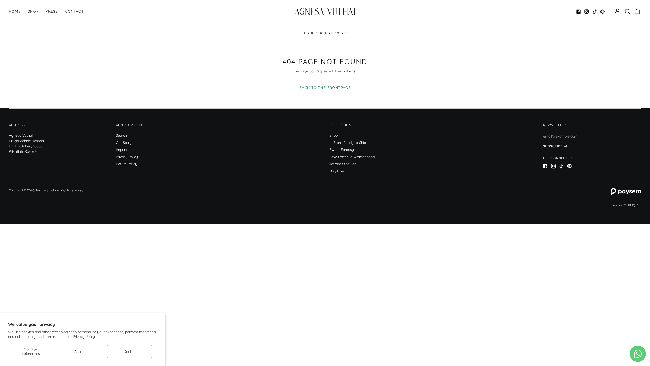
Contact (74, 11)
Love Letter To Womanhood (352, 157)
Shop (33, 11)
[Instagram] (586, 11)
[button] (627, 12)
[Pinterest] (602, 11)
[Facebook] (578, 11)
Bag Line (337, 171)
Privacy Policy (127, 157)
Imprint (121, 149)
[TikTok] (594, 11)
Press (52, 11)
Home (15, 11)
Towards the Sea (343, 164)
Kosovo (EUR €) (624, 205)
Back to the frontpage (325, 87)
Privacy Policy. (84, 336)
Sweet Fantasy (342, 149)
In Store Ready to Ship (348, 142)
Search (121, 135)
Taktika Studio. (46, 190)
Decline (130, 351)
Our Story (124, 142)
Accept (80, 351)
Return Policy (126, 164)
